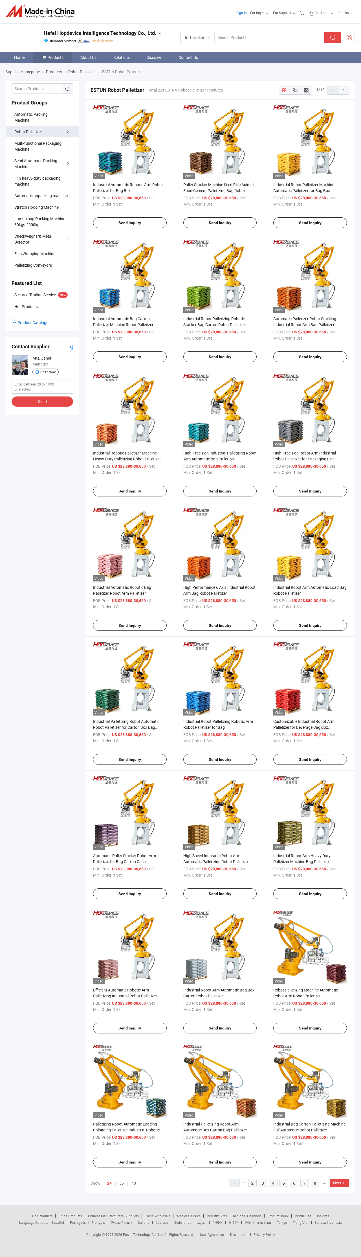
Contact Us (188, 57)
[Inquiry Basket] (303, 12)
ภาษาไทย (264, 1222)
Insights (323, 1216)
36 (121, 1183)
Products (55, 57)
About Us (88, 57)
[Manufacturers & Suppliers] (42, 11)
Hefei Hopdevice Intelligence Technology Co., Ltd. (100, 33)
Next (337, 1182)
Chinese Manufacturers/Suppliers (113, 1216)
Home (19, 57)
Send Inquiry (129, 222)
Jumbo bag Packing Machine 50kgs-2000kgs (39, 221)
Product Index (278, 1216)
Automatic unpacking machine (41, 195)
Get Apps (321, 12)
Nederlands (182, 1222)
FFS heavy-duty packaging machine (37, 181)
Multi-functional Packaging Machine (37, 146)
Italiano (143, 1222)
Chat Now (48, 372)
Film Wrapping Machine (34, 253)
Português (78, 1222)
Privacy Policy (264, 1234)
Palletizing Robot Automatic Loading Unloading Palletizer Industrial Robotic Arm (126, 1129)
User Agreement (212, 1234)
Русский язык (121, 1222)
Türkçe (282, 1222)
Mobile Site (302, 1216)
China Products (70, 1216)
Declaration (239, 1234)
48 (133, 1183)
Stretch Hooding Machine (36, 207)
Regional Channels (247, 1216)
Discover (154, 57)
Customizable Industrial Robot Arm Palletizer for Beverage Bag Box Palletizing (303, 727)
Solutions (121, 57)
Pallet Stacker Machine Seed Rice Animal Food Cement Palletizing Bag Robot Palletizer (218, 190)
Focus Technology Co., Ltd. (143, 1234)
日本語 (233, 1222)
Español (58, 1222)
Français (98, 1222)
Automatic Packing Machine (31, 117)
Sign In (241, 12)
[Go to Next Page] (343, 90)
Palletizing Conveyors (33, 265)
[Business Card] (71, 347)
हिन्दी (248, 1222)
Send (42, 401)
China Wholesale (157, 1216)
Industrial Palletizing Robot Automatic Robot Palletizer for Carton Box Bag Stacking (126, 727)
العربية (201, 1222)
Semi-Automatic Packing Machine (35, 163)
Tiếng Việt (301, 1222)
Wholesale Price (188, 1216)
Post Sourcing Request (349, 37)
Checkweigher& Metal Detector (33, 239)
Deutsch (161, 1222)
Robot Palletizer (28, 131)
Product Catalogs (32, 322)
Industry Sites (216, 1216)
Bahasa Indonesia (328, 1222)
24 (109, 1183)
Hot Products (42, 1216)
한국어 (217, 1222)
